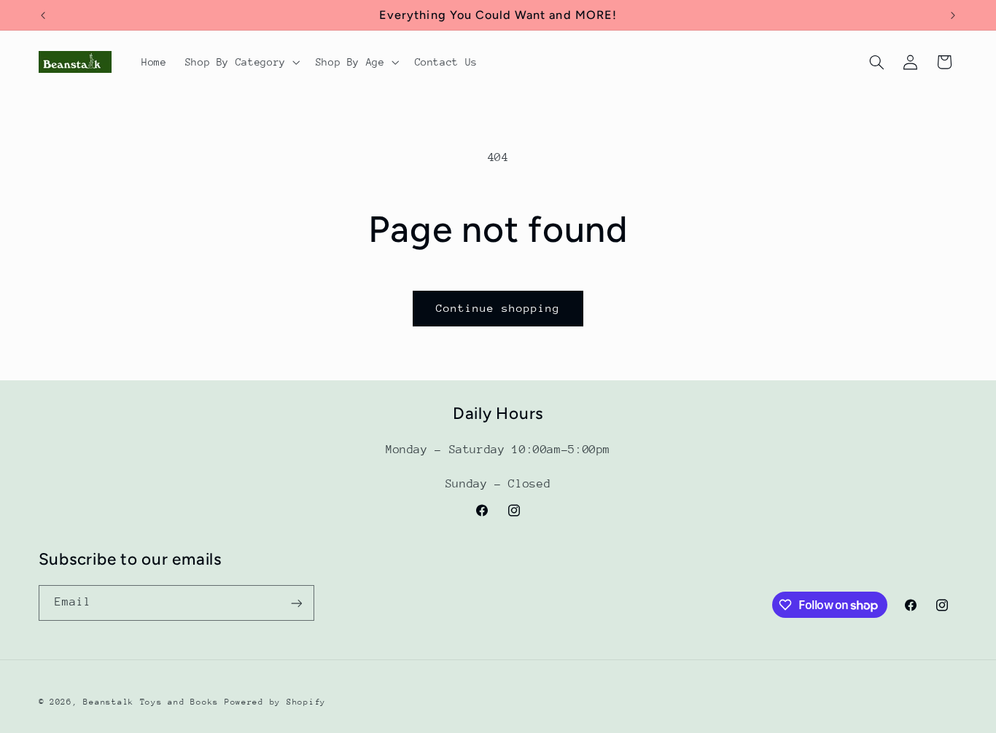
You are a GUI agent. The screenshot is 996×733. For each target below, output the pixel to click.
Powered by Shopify (275, 702)
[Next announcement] (953, 15)
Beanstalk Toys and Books (151, 702)
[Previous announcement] (43, 15)
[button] (241, 62)
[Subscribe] (296, 603)
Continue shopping (498, 308)
